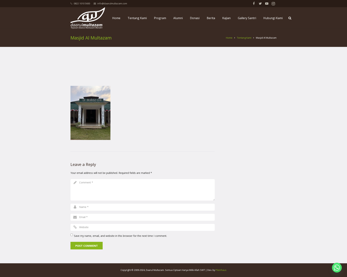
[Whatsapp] (337, 267)
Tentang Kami (244, 37)
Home (229, 37)
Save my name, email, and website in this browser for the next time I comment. (120, 236)
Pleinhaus (221, 270)
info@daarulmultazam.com (112, 3)
